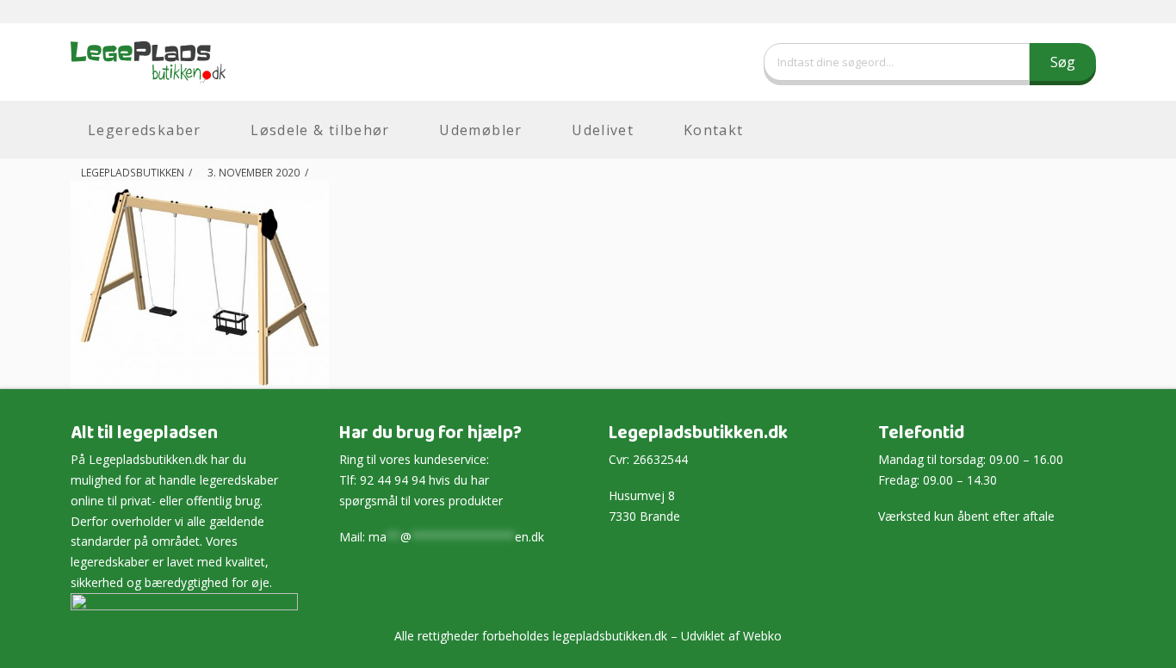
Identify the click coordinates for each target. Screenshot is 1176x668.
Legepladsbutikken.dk (148, 459)
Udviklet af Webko (731, 636)
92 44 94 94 (392, 480)
